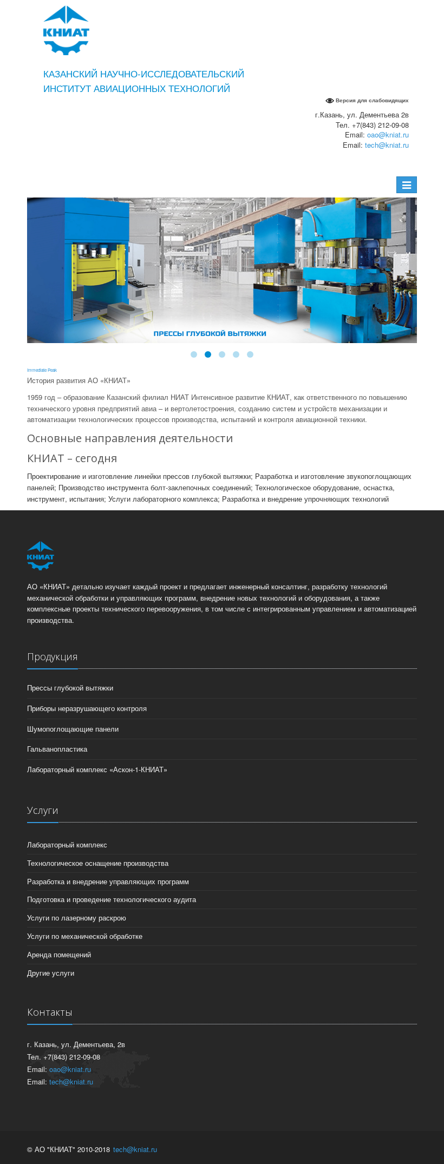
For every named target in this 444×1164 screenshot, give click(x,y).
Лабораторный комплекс (67, 844)
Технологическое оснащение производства (97, 863)
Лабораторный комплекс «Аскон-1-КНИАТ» (97, 769)
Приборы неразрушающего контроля (87, 708)
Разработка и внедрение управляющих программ (108, 881)
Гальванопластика (57, 749)
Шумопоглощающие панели (73, 729)
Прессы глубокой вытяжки (70, 687)
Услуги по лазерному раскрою (76, 917)
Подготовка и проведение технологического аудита (111, 899)
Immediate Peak (42, 370)
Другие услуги (50, 973)
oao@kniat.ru (388, 134)
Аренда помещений (59, 954)
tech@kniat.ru (387, 145)
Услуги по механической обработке (84, 936)
